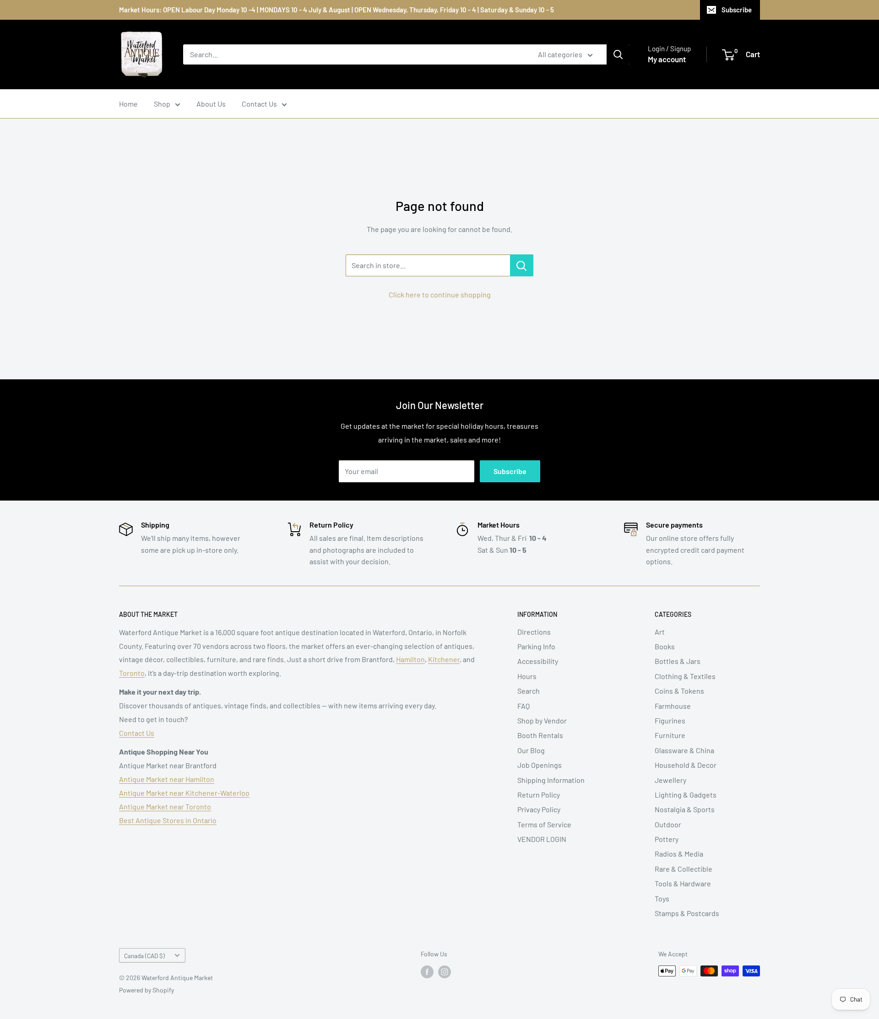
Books (665, 646)
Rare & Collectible (683, 868)
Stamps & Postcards (687, 913)
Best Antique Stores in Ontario (168, 820)
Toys (662, 898)
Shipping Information (551, 780)
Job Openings (539, 764)
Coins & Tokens (679, 690)
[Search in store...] (521, 265)
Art (660, 631)
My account (667, 59)
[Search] (618, 54)
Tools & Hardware (683, 883)
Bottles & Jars (677, 661)
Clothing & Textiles (685, 676)
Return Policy (538, 794)
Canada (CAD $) (144, 956)
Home (128, 103)
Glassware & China (684, 750)
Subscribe (737, 9)
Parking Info (536, 646)
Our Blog (531, 750)
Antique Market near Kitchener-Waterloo (184, 792)
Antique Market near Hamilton (166, 779)
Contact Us (259, 103)
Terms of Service (544, 824)
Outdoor (668, 824)
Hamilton (410, 659)
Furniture (670, 735)
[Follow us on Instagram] (444, 971)
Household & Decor (685, 764)
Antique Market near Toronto (165, 806)
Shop (162, 103)
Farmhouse (673, 705)
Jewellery (670, 780)
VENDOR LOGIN (541, 839)
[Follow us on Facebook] (427, 971)
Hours (527, 676)
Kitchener (444, 659)
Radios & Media (679, 853)
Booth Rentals (540, 735)
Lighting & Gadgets (685, 794)
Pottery (666, 839)
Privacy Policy (538, 809)
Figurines (670, 720)
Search (528, 690)
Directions (534, 631)
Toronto (132, 673)
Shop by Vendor (542, 720)
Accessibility (537, 661)
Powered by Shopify (146, 990)
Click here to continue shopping (440, 294)
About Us (211, 103)
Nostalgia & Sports (685, 809)
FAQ (523, 705)
